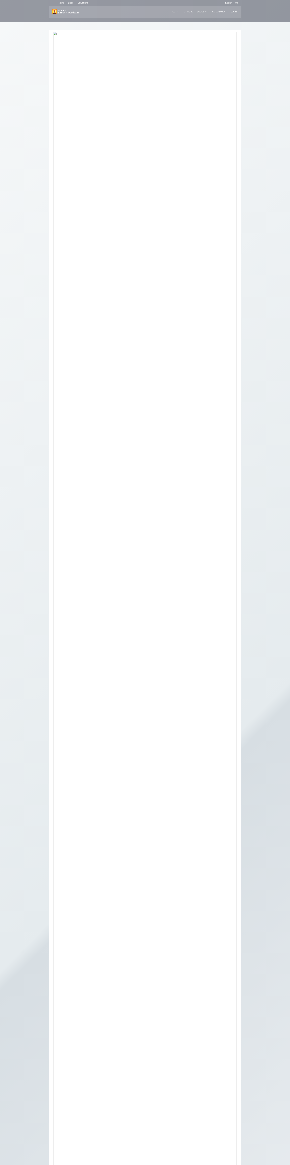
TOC (173, 12)
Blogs (70, 3)
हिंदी (236, 3)
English (228, 3)
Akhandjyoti (219, 12)
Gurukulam (83, 3)
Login (234, 12)
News (61, 3)
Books (200, 12)
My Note (188, 12)
